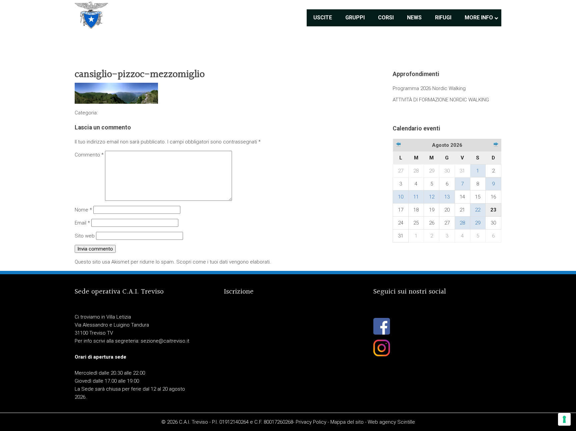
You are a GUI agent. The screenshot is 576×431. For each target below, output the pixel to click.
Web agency (382, 422)
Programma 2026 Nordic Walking (429, 88)
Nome (83, 210)
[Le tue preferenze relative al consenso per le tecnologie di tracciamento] (564, 419)
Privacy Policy (311, 422)
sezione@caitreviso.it (165, 341)
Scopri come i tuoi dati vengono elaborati (223, 262)
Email (82, 223)
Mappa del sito (347, 422)
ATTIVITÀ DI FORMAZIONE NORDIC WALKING (441, 100)
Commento (89, 155)
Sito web (85, 236)
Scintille (406, 422)
